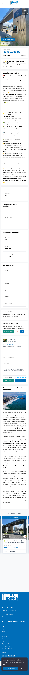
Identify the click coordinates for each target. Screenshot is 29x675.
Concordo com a (15, 377)
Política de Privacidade (20, 377)
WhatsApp (9, 380)
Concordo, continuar (11, 668)
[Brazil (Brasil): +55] (4, 357)
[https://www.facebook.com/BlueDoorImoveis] (6, 656)
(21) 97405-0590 (8, 344)
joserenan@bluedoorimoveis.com (13, 346)
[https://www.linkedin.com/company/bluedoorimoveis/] (11, 656)
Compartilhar (9, 331)
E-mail (20, 380)
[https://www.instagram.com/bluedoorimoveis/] (3, 656)
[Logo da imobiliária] (10, 597)
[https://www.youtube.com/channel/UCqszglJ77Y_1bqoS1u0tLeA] (9, 656)
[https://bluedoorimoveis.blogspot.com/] (14, 656)
